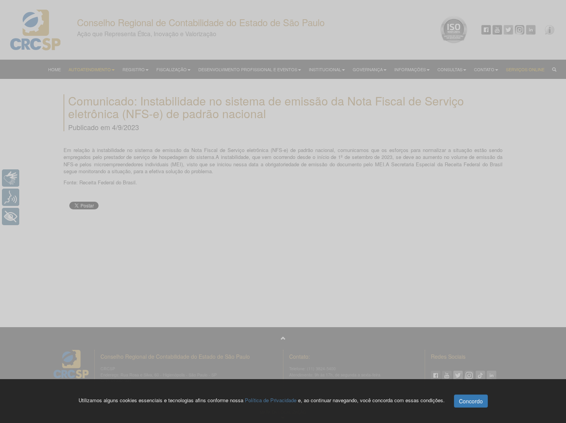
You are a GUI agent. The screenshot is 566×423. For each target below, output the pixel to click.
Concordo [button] (471, 401)
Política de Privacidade (270, 400)
